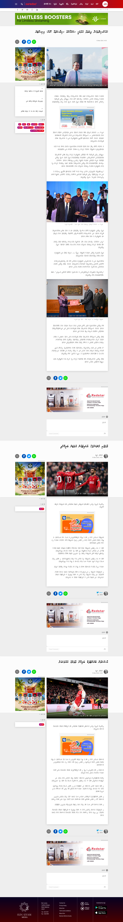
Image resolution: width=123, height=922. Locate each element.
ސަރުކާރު (24, 124)
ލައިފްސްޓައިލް (74, 4)
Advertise (61, 908)
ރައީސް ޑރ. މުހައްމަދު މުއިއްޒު (28, 127)
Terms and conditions (65, 910)
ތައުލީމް (55, 4)
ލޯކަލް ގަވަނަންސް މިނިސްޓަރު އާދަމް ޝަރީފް (37, 130)
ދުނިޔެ (92, 4)
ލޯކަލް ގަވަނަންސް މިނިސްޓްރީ (39, 127)
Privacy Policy (63, 905)
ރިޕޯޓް (67, 4)
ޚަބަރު (19, 124)
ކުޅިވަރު (86, 4)
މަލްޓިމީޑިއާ (61, 4)
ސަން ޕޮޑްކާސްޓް (47, 4)
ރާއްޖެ (97, 4)
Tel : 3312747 (44, 912)
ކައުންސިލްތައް (20, 127)
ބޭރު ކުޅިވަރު (41, 509)
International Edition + (47, 9)
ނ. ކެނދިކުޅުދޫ (41, 124)
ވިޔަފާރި (81, 4)
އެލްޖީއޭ (28, 124)
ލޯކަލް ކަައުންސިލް (34, 124)
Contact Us (62, 903)
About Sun (62, 913)
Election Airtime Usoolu (65, 916)
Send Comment (53, 433)
